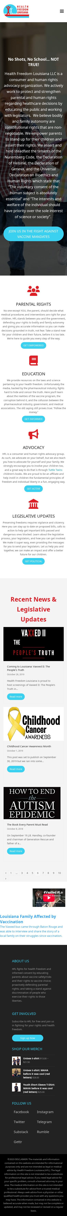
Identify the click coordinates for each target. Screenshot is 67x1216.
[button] (62, 11)
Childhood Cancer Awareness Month (29, 746)
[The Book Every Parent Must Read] (32, 802)
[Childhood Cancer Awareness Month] (33, 723)
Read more (16, 696)
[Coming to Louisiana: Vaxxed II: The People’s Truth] (33, 643)
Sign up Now (27, 1038)
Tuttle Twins (55, 470)
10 (60, 873)
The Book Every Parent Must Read (27, 824)
